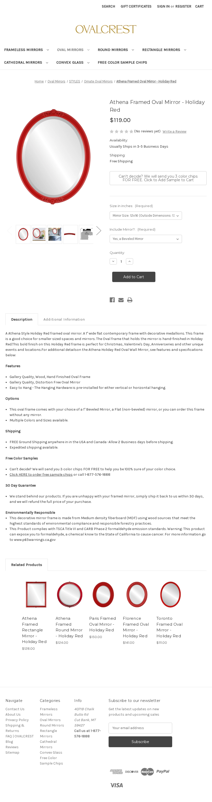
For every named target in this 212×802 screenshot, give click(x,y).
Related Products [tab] (26, 564)
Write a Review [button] (174, 131)
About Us (13, 714)
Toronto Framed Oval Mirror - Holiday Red (169, 627)
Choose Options (36, 595)
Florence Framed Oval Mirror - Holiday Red (136, 627)
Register (183, 6)
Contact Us (15, 709)
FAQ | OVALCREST (19, 736)
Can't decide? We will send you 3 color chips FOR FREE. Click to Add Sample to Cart (158, 178)
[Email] (121, 300)
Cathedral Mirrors (23, 62)
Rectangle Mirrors (161, 49)
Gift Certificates (136, 6)
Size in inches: (131, 206)
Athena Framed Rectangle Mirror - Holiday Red (34, 630)
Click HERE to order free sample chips (41, 474)
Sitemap (12, 752)
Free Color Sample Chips (122, 62)
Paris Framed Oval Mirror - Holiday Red (102, 624)
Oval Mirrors (71, 49)
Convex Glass (70, 62)
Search (108, 6)
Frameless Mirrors (24, 49)
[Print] (129, 300)
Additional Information (64, 319)
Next (98, 230)
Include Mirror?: (132, 229)
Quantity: (117, 253)
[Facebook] (112, 300)
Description (21, 319)
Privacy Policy (17, 720)
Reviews (12, 747)
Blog (9, 741)
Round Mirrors (113, 49)
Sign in (163, 6)
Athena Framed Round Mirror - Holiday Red (69, 627)
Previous (9, 230)
